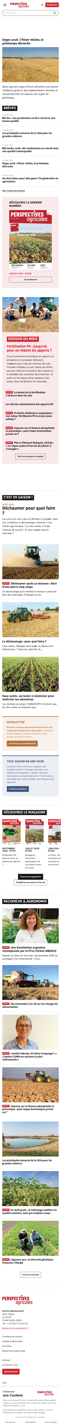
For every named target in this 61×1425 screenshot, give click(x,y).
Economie (6, 1346)
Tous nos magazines (30, 876)
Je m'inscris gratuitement (22, 743)
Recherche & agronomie (13, 1351)
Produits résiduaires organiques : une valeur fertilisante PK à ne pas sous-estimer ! (29, 416)
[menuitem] (42, 5)
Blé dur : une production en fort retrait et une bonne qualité (28, 120)
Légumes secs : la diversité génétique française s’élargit (27, 1261)
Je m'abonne (30, 279)
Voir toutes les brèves (13, 191)
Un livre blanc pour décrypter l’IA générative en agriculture (30, 180)
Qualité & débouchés (12, 1341)
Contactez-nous (10, 1365)
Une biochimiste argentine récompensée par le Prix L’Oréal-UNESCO (29, 949)
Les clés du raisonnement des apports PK (29, 404)
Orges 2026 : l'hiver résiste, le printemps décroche (23, 41)
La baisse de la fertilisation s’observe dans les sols (25, 394)
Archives (6, 1360)
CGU (4, 1383)
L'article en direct (18, 789)
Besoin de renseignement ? (15, 1328)
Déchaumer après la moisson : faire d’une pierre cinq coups (29, 585)
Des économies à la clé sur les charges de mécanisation (30, 1006)
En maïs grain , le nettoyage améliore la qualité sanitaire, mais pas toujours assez (29, 1212)
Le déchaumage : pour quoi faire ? (24, 641)
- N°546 (20, 273)
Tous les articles (30, 1274)
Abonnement (11, 1371)
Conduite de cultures (12, 1337)
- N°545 (54, 849)
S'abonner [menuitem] (52, 5)
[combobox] (30, 13)
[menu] (5, 5)
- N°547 (9, 849)
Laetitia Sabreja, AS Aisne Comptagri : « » (29, 1057)
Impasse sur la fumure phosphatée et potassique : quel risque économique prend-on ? (30, 431)
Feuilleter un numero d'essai (30, 882)
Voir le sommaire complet (30, 456)
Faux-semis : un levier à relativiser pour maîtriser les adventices (28, 698)
